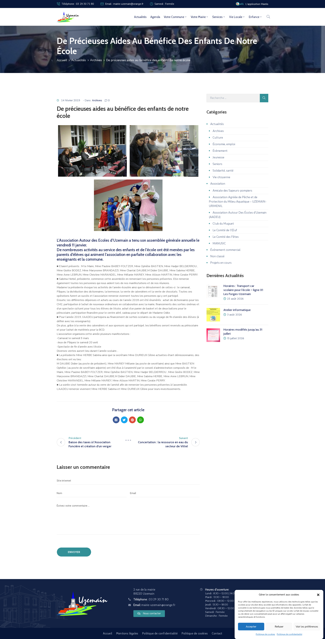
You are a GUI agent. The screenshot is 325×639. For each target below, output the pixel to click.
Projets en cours (221, 263)
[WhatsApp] (140, 419)
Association (217, 184)
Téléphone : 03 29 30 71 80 (77, 4)
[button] (318, 594)
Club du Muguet (223, 224)
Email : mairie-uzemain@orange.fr (124, 4)
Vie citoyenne (221, 177)
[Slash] (128, 440)
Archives (96, 60)
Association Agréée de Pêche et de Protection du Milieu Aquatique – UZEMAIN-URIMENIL (237, 201)
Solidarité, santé (223, 171)
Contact (217, 633)
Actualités (140, 17)
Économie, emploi (224, 144)
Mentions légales (127, 633)
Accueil (62, 60)
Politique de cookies (265, 634)
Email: (154, 605)
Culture (218, 138)
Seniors (217, 164)
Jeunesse (218, 157)
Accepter (251, 626)
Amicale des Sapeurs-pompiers (232, 191)
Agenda (155, 17)
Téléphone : (151, 599)
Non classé (217, 256)
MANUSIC (219, 243)
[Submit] (264, 98)
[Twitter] (124, 419)
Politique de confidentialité (289, 634)
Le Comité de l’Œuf (225, 230)
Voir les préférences (307, 626)
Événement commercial (225, 250)
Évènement (220, 151)
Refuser (279, 626)
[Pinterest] (132, 419)
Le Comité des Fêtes (226, 237)
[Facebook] (116, 419)
